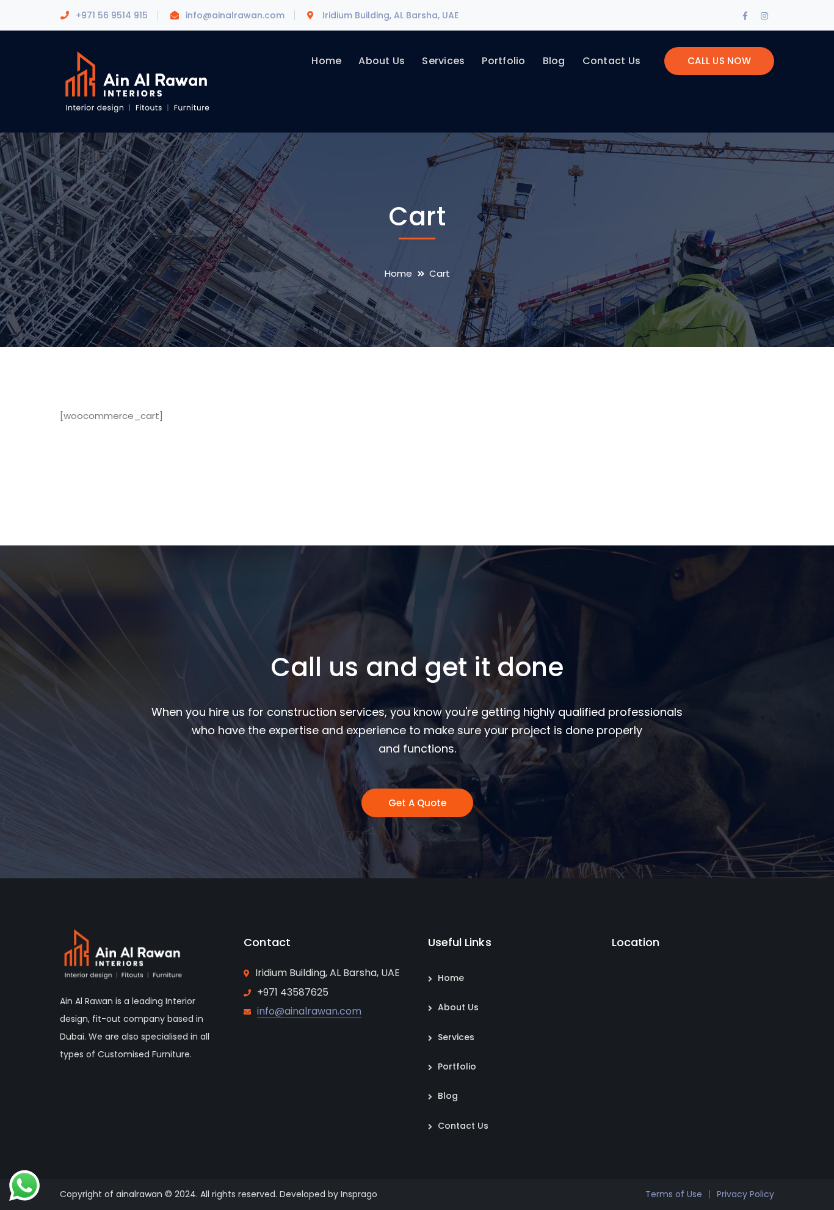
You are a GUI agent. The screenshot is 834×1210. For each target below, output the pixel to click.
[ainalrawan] (136, 81)
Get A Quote (417, 802)
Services (456, 1037)
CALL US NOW (719, 60)
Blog (448, 1096)
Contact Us (463, 1126)
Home (398, 273)
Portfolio (457, 1066)
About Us (458, 1007)
